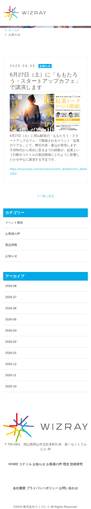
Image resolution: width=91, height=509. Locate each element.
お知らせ (11, 256)
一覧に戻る (46, 196)
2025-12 (11, 364)
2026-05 (11, 319)
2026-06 (11, 308)
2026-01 (11, 352)
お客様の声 (12, 233)
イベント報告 (14, 222)
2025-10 (11, 386)
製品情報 (11, 245)
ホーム (12, 30)
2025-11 (10, 375)
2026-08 (11, 286)
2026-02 (11, 341)
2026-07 (11, 297)
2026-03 (11, 330)
